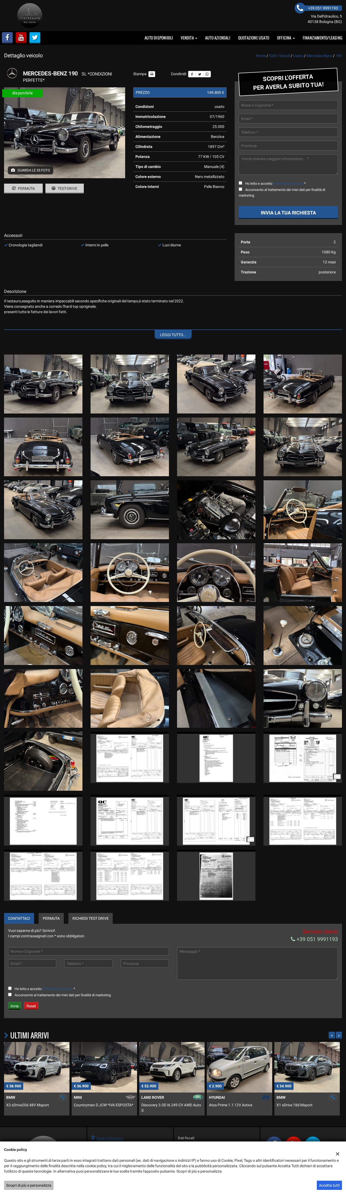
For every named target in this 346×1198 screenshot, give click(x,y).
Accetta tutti (329, 1185)
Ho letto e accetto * (275, 183)
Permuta (26, 188)
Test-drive (67, 188)
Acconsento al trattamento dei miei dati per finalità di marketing (63, 995)
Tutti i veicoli (279, 56)
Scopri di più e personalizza (28, 1185)
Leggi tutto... (173, 335)
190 (338, 56)
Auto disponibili (159, 38)
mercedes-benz (319, 56)
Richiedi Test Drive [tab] (90, 918)
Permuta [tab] (51, 918)
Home (261, 56)
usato (298, 56)
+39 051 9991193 (316, 939)
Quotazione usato (253, 38)
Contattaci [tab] (19, 918)
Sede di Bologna (110, 1138)
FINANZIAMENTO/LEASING (322, 38)
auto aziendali (217, 38)
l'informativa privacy (288, 183)
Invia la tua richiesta (288, 213)
